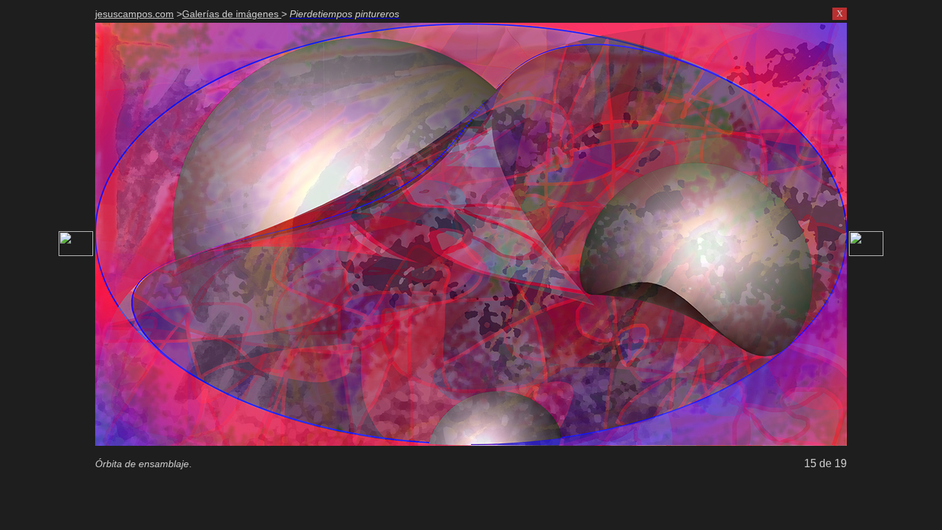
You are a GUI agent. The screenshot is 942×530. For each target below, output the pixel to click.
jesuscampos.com (134, 13)
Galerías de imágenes (231, 13)
